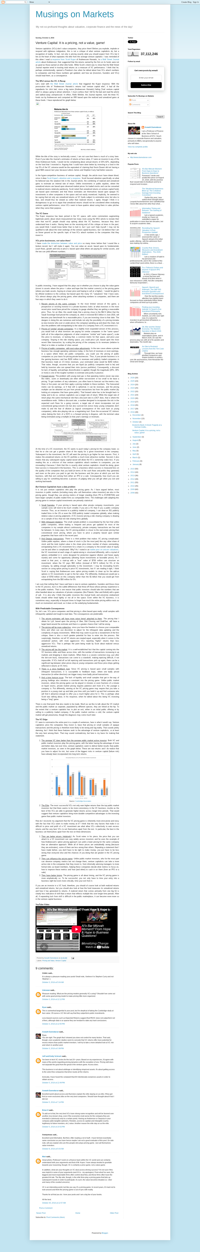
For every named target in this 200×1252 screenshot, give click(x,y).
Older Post (114, 1213)
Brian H (45, 1110)
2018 (132, 405)
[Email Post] (73, 958)
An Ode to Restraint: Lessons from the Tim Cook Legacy (153, 349)
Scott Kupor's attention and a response (64, 178)
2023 (132, 388)
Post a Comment (45, 1208)
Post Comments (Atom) (55, 1217)
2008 (132, 493)
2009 (132, 489)
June (135, 447)
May (134, 451)
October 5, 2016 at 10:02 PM (53, 1127)
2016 (132, 412)
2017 (132, 409)
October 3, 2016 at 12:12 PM (53, 999)
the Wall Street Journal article (64, 84)
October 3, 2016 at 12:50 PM (53, 1024)
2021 (132, 395)
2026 (132, 378)
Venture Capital (60, 960)
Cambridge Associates (83, 801)
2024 (132, 385)
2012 (132, 479)
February (136, 461)
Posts (133, 100)
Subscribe (146, 85)
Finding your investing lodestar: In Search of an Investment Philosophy (151, 309)
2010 (132, 486)
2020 (132, 398)
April (135, 454)
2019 (132, 402)
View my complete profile (138, 147)
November (137, 419)
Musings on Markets (75, 14)
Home (77, 1213)
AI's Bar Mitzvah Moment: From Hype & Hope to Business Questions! (152, 171)
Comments (135, 105)
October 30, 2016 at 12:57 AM (54, 1203)
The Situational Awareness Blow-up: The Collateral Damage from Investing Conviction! (152, 192)
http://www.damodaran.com (141, 157)
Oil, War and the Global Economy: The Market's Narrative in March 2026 (151, 329)
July (134, 444)
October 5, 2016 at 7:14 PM (53, 1102)
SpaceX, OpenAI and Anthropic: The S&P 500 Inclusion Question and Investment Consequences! (153, 290)
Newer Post (41, 1213)
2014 (132, 472)
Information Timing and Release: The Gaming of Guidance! (151, 210)
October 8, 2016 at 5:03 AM (53, 1149)
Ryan (44, 1007)
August (136, 440)
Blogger (105, 1233)
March (135, 457)
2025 (132, 381)
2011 (132, 482)
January (136, 464)
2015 (132, 469)
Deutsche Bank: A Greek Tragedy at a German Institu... (147, 426)
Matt (44, 1157)
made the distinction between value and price (62, 243)
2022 (132, 391)
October (136, 422)
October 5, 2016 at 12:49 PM (53, 1083)
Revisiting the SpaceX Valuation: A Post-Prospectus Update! (151, 230)
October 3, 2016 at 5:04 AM (53, 982)
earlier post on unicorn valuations (104, 549)
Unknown (46, 990)
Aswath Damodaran (50, 1032)
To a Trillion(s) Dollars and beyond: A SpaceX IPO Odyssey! (152, 270)
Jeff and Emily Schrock (51, 1056)
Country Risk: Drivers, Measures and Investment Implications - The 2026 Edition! (152, 251)
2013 (132, 476)
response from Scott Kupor (64, 59)
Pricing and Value (48, 960)
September (137, 437)
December (137, 415)
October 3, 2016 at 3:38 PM (53, 1048)
